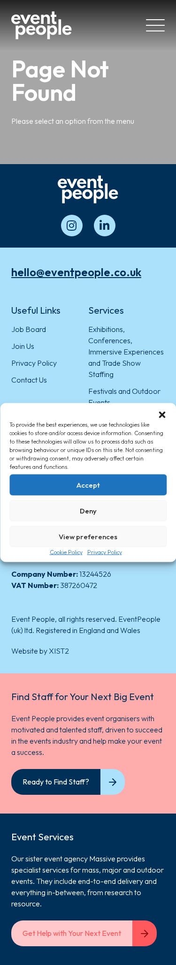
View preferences (88, 536)
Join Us (22, 346)
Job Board (28, 329)
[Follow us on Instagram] (72, 225)
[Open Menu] (155, 25)
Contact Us (29, 379)
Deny (88, 510)
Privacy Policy (104, 552)
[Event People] (41, 25)
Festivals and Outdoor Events (124, 396)
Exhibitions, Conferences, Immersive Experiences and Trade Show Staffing (126, 351)
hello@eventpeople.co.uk (76, 272)
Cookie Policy (66, 552)
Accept (88, 484)
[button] (162, 415)
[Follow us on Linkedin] (104, 225)
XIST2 (59, 651)
